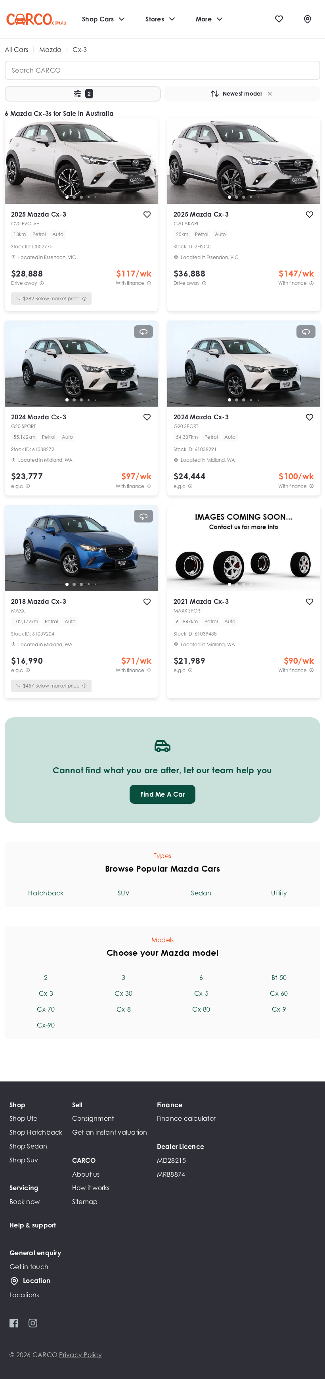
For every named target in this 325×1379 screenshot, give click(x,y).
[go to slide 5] (96, 197)
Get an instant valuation (109, 1132)
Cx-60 (279, 993)
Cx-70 (46, 1009)
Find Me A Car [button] (162, 794)
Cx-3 (46, 993)
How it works (91, 1188)
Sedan (201, 893)
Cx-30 (123, 993)
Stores (154, 19)
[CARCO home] (36, 19)
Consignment (93, 1118)
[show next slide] (145, 167)
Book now (25, 1202)
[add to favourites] (147, 214)
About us (86, 1174)
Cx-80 (201, 1009)
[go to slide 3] (81, 197)
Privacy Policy (80, 1355)
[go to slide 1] (67, 197)
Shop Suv (24, 1160)
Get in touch (29, 1267)
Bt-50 (279, 977)
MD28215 (171, 1160)
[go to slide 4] (88, 197)
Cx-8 (124, 1009)
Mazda (50, 50)
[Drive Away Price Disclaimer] (41, 283)
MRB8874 (171, 1174)
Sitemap (85, 1202)
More (204, 19)
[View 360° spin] (143, 331)
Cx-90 (46, 1025)
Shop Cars (98, 19)
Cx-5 (201, 993)
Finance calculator (186, 1118)
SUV (124, 893)
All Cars (16, 50)
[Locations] (307, 19)
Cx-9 (279, 1009)
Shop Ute (23, 1118)
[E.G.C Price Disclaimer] (27, 486)
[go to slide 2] (74, 197)
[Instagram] (32, 1323)
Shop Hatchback (36, 1132)
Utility (279, 893)
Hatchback (45, 893)
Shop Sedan (29, 1146)
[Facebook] (14, 1323)
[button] (83, 94)
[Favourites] (279, 19)
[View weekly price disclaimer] (149, 283)
